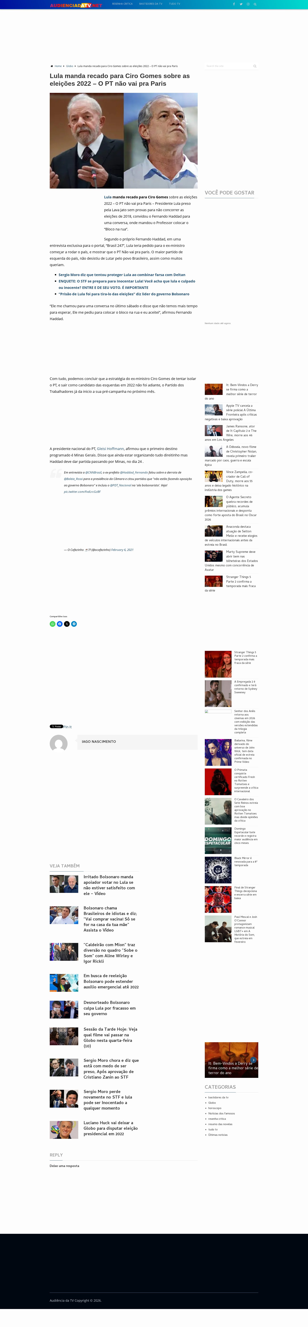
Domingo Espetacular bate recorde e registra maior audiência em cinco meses (246, 836)
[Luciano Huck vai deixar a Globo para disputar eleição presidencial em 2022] (64, 1130)
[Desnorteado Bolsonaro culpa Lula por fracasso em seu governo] (64, 1010)
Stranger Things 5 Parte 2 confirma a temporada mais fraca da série (230, 584)
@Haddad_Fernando (134, 472)
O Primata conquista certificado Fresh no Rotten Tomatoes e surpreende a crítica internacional (246, 780)
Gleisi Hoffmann (110, 448)
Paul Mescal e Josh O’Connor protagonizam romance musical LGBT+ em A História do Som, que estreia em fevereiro (245, 929)
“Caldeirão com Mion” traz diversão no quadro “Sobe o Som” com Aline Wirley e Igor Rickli (110, 954)
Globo (69, 66)
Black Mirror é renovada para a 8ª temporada (245, 862)
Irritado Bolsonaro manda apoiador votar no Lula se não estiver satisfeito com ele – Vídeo (109, 886)
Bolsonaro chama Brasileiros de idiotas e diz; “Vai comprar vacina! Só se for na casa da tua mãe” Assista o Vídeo (110, 919)
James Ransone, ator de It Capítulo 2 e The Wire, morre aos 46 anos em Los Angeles (230, 434)
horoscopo (214, 1108)
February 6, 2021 (122, 550)
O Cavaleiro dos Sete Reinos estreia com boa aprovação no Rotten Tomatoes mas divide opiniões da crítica (246, 810)
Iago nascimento (99, 742)
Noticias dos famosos (221, 1114)
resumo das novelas (220, 1124)
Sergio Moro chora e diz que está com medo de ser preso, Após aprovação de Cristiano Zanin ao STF (111, 1069)
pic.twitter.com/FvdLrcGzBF (82, 492)
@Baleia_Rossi (73, 479)
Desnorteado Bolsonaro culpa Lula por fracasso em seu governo (110, 1009)
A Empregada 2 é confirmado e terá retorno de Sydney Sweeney (245, 687)
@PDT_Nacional (120, 485)
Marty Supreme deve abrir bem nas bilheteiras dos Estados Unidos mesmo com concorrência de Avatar (231, 561)
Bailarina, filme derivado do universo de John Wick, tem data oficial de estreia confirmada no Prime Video (244, 751)
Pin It (67, 726)
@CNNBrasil (93, 472)
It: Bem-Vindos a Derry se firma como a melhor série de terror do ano (231, 392)
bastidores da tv (150, 4)
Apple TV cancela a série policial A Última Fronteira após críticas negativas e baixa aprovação (231, 413)
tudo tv (174, 4)
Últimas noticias (218, 1135)
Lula (108, 197)
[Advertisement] (154, 36)
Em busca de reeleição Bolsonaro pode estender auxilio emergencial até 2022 (111, 982)
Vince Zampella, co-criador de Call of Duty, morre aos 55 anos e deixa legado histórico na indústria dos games (229, 481)
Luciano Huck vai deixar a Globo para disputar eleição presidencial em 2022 (111, 1129)
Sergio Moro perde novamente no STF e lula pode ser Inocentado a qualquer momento (108, 1100)
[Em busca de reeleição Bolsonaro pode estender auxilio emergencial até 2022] (64, 983)
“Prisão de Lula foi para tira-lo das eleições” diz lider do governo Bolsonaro (124, 294)
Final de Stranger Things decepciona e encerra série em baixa (245, 893)
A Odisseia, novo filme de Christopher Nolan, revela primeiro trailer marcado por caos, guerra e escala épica (231, 456)
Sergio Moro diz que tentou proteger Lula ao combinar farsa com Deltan (122, 274)
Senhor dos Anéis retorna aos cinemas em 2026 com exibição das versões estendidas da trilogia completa (246, 722)
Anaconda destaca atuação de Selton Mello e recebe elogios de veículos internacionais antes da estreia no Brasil (231, 536)
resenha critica (122, 4)
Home (58, 66)
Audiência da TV (62, 1300)
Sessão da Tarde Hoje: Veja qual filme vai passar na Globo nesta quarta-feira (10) (110, 1038)
